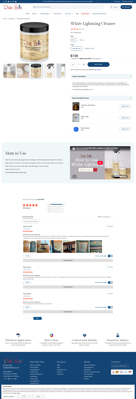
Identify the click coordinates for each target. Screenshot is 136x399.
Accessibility (34, 376)
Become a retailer (127, 1)
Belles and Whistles (89, 365)
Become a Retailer (35, 365)
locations (117, 1)
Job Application (34, 381)
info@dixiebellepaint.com (11, 367)
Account (115, 7)
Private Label (34, 379)
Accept (24, 396)
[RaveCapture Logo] (39, 199)
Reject (38, 396)
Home (4, 18)
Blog (58, 367)
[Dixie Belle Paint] (13, 7)
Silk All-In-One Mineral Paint (92, 372)
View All (86, 379)
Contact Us (60, 374)
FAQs (58, 365)
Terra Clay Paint (88, 374)
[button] (126, 7)
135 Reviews (82, 29)
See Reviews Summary (31, 221)
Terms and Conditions (36, 374)
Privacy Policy (16, 393)
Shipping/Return (35, 369)
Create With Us (34, 383)
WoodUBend (87, 369)
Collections (11, 18)
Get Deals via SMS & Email (120, 366)
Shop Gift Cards (61, 369)
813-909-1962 (7, 365)
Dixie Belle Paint (88, 367)
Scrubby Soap (88, 376)
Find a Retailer (34, 367)
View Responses (68, 260)
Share (27, 255)
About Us (59, 372)
